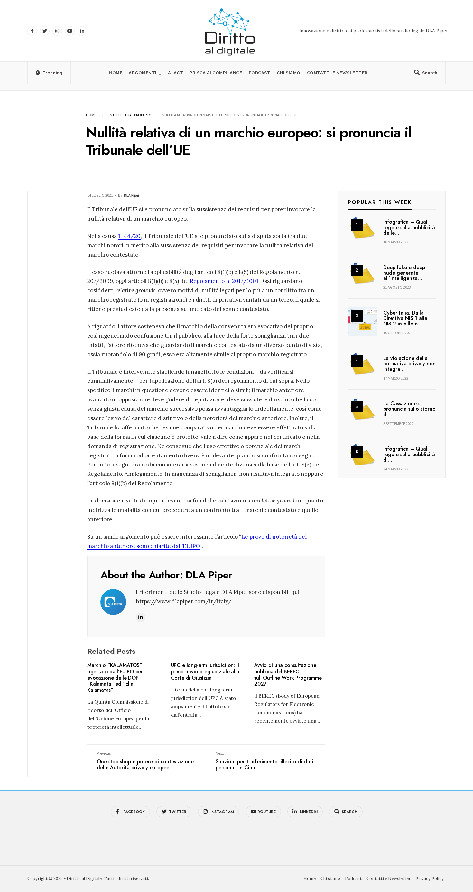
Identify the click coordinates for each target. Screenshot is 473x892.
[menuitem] (145, 73)
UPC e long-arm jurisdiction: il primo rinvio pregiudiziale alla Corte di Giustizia (205, 671)
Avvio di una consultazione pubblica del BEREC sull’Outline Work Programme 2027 (288, 675)
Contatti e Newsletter (337, 72)
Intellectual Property (130, 114)
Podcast (260, 72)
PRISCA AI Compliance (216, 72)
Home (115, 72)
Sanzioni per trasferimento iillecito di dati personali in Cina (264, 761)
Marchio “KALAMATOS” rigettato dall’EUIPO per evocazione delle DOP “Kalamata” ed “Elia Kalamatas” (115, 678)
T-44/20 (129, 235)
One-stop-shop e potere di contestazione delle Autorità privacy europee (145, 761)
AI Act (175, 72)
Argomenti (143, 72)
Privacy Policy (429, 878)
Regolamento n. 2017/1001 (224, 281)
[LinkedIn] (82, 31)
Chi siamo (289, 72)
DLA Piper (131, 195)
